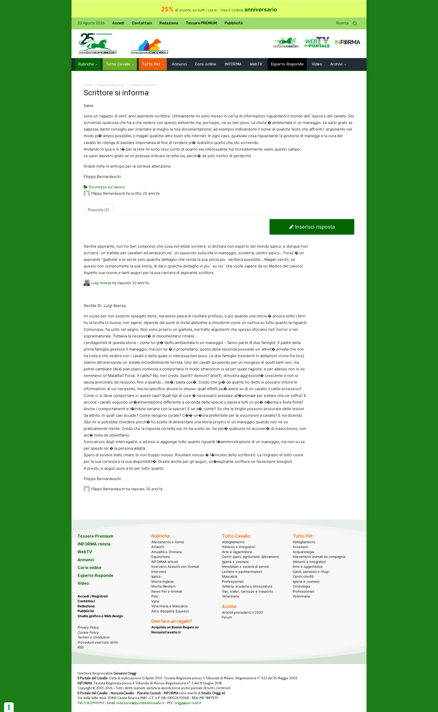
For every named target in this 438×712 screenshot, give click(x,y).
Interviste (158, 572)
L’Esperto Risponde (111, 85)
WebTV (85, 551)
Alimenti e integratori (238, 547)
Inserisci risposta (314, 227)
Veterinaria (230, 596)
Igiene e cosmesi (235, 562)
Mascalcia (229, 576)
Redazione (86, 606)
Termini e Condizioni (94, 637)
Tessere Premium (95, 536)
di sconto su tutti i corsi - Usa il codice (219, 10)
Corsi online (89, 567)
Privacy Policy (88, 627)
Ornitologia (301, 586)
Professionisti (233, 581)
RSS (81, 647)
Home (88, 85)
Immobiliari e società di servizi (245, 566)
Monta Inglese (162, 581)
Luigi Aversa (101, 283)
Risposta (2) (98, 209)
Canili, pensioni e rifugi (311, 572)
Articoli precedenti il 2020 (242, 612)
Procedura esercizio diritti (98, 642)
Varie (155, 601)
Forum (227, 617)
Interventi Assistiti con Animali (175, 566)
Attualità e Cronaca (166, 552)
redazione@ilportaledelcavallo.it (140, 703)
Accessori (300, 547)
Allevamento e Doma (167, 542)
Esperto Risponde (95, 575)
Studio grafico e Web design (100, 616)
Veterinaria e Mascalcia (169, 606)
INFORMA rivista (94, 543)
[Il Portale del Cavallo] (98, 43)
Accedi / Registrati (93, 596)
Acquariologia (303, 552)
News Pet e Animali (166, 591)
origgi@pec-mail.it (188, 703)
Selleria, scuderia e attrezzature (247, 586)
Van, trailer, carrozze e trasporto (247, 591)
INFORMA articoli (164, 562)
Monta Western (163, 586)
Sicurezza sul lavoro (106, 187)
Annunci (86, 559)
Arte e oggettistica (237, 552)
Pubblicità (86, 611)
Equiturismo (160, 557)
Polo (154, 596)
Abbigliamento (233, 542)
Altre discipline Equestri (170, 611)
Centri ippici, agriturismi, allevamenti (250, 557)
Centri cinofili (303, 576)
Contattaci (86, 601)
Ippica (155, 576)
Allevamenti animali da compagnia (319, 557)
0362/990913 (94, 703)
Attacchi (157, 547)
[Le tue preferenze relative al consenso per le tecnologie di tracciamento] (9, 707)
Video (83, 583)
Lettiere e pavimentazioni (242, 572)
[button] (348, 23)
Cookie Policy (88, 632)
